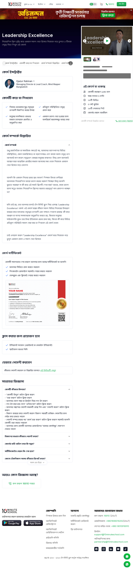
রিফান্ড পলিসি (52, 543)
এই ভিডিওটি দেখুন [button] (48, 370)
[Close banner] (131, 10)
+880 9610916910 (120, 526)
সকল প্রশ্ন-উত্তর (35, 462)
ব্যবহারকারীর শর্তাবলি (55, 548)
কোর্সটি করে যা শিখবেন (29, 63)
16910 (107, 515)
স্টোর (51, 4)
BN (91, 4)
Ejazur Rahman (24, 81)
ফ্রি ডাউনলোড (76, 529)
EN (95, 4)
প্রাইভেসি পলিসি (52, 537)
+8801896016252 (114, 521)
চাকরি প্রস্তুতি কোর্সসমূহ (80, 515)
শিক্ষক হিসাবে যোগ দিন (56, 515)
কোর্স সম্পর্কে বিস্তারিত (50, 63)
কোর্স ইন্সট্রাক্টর (11, 63)
